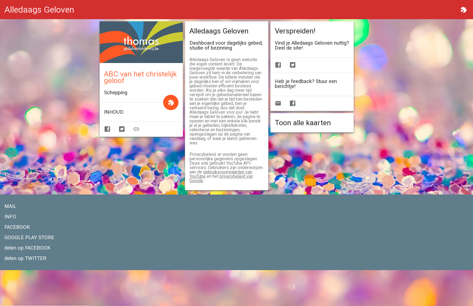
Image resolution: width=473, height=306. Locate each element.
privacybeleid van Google (221, 178)
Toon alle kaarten (303, 122)
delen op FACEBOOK (27, 248)
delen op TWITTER (25, 258)
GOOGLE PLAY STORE (29, 237)
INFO (10, 217)
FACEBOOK (17, 227)
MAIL (10, 206)
